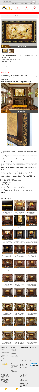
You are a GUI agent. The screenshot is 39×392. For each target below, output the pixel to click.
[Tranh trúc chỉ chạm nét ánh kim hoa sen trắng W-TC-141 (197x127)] (19, 335)
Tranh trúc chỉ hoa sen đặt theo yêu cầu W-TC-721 (7, 242)
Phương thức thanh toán (5, 358)
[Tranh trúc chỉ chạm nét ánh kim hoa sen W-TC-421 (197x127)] (19, 292)
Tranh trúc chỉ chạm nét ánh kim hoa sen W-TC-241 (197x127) (32, 314)
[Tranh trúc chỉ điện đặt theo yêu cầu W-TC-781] (7, 205)
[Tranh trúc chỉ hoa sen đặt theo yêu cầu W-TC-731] (31, 220)
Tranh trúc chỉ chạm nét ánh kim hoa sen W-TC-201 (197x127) (19, 329)
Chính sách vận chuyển (5, 352)
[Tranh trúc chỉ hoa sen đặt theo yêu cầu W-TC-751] (7, 220)
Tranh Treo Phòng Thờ (17, 59)
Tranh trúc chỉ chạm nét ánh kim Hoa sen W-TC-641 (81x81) (31, 242)
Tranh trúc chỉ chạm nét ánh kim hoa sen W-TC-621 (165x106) (32, 271)
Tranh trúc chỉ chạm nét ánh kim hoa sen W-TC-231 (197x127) (7, 329)
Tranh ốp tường (13, 353)
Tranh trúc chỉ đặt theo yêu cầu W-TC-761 (31, 213)
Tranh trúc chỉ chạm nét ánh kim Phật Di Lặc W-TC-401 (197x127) (7, 314)
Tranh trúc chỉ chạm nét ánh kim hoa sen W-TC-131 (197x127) (32, 343)
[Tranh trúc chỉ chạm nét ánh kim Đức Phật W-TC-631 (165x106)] (31, 249)
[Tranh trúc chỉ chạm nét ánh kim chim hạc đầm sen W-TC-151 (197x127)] (7, 335)
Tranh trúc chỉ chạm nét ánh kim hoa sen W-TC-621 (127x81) (19, 271)
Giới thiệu (2, 349)
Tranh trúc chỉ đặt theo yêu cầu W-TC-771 (19, 213)
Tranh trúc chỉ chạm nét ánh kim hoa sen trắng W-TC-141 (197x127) (19, 343)
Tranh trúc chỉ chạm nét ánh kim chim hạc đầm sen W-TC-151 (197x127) (7, 343)
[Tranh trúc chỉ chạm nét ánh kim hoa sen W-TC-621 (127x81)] (19, 263)
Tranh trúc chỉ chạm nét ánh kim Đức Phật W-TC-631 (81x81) (7, 256)
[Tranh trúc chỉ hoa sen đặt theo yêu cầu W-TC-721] (7, 234)
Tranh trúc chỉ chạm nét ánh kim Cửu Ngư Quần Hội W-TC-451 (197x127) (19, 285)
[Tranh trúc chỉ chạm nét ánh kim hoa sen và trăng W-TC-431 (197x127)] (7, 292)
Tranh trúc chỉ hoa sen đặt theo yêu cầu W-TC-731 (31, 227)
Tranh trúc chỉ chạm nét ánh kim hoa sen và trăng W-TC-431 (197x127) (7, 300)
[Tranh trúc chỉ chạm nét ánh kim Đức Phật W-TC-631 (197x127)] (19, 249)
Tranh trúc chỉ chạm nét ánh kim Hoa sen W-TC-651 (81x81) (19, 242)
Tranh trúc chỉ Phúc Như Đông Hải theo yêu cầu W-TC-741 (19, 227)
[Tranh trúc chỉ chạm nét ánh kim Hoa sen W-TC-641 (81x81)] (31, 234)
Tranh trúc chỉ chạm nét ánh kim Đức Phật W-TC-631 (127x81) (7, 271)
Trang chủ (4, 15)
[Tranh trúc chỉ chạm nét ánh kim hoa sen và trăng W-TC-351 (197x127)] (19, 306)
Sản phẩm (9, 15)
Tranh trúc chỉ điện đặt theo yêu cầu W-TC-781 (7, 213)
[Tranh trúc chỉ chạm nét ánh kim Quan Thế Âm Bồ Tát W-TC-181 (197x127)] (31, 321)
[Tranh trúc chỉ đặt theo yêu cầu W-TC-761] (31, 205)
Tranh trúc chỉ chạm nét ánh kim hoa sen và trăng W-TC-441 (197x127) (32, 285)
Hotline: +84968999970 (15, 3)
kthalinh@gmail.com (25, 3)
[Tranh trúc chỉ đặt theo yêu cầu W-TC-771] (19, 205)
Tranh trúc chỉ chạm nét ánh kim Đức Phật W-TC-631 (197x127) (19, 256)
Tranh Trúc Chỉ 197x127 (10, 59)
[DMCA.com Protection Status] (34, 365)
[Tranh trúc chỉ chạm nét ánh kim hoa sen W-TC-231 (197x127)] (7, 321)
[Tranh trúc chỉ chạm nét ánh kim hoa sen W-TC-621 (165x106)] (31, 263)
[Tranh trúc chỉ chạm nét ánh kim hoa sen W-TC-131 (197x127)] (31, 335)
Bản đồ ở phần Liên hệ (35, 3)
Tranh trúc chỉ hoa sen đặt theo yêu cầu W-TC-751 (7, 227)
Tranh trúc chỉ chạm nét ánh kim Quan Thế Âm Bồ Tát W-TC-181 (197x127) (32, 329)
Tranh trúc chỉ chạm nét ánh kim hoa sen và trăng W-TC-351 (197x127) (19, 314)
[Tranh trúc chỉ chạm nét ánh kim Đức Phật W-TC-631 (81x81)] (7, 249)
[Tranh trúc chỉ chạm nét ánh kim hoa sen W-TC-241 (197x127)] (31, 306)
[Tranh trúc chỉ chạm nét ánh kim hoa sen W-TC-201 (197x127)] (19, 321)
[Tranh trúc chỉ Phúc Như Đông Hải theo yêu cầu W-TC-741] (19, 220)
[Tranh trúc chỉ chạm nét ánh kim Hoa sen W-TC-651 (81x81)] (19, 234)
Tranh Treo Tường (14, 355)
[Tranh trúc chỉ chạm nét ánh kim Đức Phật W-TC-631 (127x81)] (7, 263)
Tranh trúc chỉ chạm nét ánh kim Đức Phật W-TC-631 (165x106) (32, 256)
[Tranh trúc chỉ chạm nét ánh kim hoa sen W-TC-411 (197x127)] (31, 292)
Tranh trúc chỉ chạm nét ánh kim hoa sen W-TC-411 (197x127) (32, 300)
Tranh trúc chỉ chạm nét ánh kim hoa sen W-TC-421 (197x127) (19, 300)
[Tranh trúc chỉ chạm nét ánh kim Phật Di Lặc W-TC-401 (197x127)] (7, 306)
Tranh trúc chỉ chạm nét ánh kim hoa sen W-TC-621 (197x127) (7, 285)
